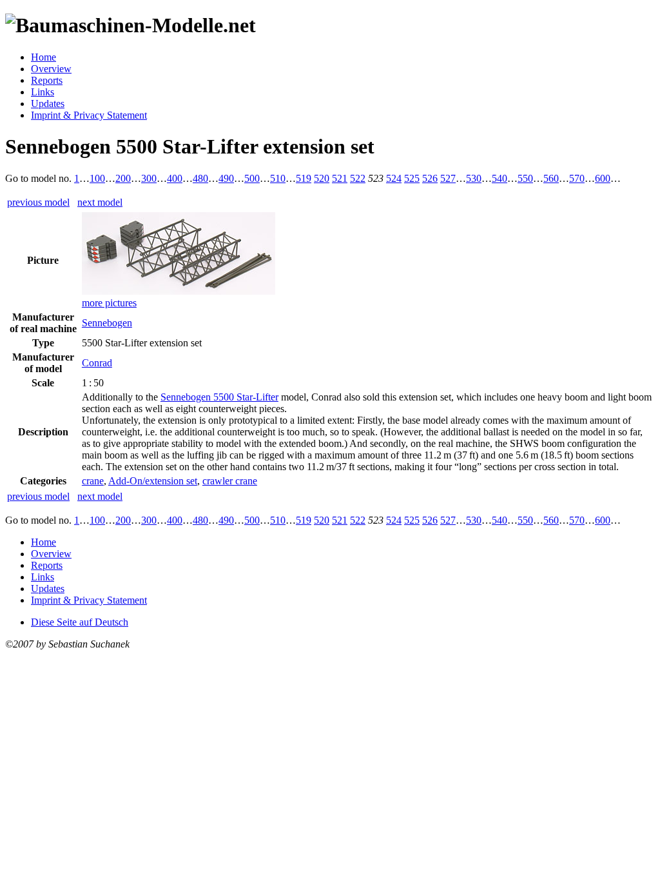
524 (394, 178)
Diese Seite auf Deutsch (79, 622)
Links (42, 91)
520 (321, 178)
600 (602, 178)
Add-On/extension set (152, 480)
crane (93, 480)
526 (430, 178)
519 (303, 178)
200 (123, 178)
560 (551, 178)
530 (473, 178)
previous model (38, 202)
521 (339, 178)
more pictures (109, 302)
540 (499, 178)
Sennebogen (107, 322)
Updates (47, 103)
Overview (51, 68)
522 (357, 178)
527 (448, 178)
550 (525, 178)
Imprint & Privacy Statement (89, 115)
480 (200, 178)
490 (226, 178)
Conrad (97, 362)
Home (43, 57)
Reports (47, 80)
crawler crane (229, 480)
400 (174, 178)
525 (412, 178)
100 (97, 178)
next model (99, 202)
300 (149, 178)
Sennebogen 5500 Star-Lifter (219, 396)
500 (252, 178)
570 (577, 178)
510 (278, 178)
